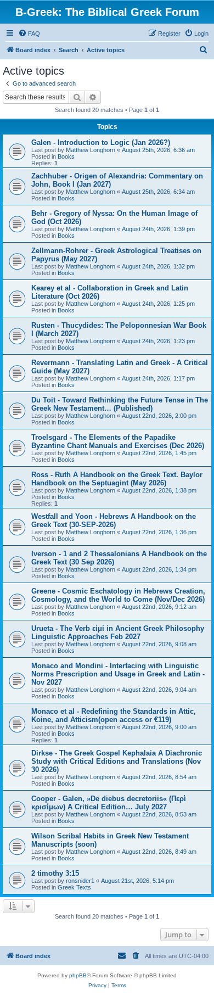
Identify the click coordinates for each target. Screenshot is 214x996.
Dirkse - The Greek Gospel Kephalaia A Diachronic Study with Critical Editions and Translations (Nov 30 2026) (116, 761)
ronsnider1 (80, 880)
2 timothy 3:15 (55, 873)
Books (66, 156)
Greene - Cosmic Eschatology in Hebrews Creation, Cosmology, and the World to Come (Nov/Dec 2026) (118, 595)
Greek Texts (74, 887)
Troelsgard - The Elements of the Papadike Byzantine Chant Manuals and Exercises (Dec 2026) (117, 441)
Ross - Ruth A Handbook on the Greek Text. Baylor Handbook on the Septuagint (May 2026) (116, 479)
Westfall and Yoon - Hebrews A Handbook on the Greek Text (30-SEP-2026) (113, 520)
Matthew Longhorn (90, 150)
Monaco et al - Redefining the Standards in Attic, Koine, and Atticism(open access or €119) (113, 715)
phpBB (78, 975)
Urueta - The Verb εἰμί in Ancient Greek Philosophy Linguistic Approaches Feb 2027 (117, 632)
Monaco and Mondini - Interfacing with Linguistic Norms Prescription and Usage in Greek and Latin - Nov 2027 (118, 674)
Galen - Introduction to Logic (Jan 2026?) (100, 142)
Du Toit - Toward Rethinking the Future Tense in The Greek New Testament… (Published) (119, 404)
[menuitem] (29, 33)
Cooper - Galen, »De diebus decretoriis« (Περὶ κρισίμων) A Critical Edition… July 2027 (108, 802)
